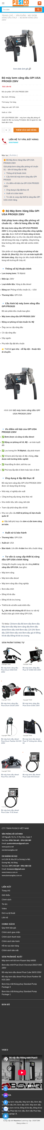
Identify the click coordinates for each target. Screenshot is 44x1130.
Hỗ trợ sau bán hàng (10, 946)
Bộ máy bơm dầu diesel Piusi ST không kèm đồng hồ (32, 741)
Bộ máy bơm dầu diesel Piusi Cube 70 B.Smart (10, 811)
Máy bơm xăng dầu (22, 627)
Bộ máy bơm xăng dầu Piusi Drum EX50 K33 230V (9, 670)
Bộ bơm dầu (26, 624)
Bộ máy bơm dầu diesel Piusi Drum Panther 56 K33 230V (11, 741)
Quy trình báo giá (9, 928)
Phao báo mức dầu (17, 1111)
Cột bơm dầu (15, 624)
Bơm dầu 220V (23, 1105)
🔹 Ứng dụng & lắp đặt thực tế (16, 190)
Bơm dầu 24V (11, 1105)
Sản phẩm (21, 15)
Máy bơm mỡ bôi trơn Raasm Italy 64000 (19, 961)
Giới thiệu (6, 895)
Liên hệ (5, 918)
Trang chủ (7, 15)
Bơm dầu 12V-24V (27, 630)
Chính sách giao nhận (11, 932)
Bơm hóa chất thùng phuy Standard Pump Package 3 (19, 985)
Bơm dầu (36, 624)
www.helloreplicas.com (31, 1126)
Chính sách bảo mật (10, 950)
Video (4, 909)
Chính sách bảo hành (11, 941)
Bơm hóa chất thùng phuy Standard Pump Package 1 (19, 992)
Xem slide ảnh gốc (21, 69)
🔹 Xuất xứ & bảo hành (13, 193)
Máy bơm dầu (7, 627)
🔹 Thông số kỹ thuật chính (15, 173)
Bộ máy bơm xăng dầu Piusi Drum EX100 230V (10, 704)
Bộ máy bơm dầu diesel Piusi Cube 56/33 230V (21, 972)
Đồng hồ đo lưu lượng (20, 636)
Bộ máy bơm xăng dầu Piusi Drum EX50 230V (31, 704)
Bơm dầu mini (16, 633)
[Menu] (3, 3)
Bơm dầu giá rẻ (29, 633)
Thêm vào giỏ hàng (26, 130)
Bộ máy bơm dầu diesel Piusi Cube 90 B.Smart (31, 776)
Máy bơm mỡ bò (12, 1108)
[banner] (20, 3)
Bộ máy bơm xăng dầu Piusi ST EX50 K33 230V (32, 669)
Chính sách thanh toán (11, 937)
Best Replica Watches (14, 1126)
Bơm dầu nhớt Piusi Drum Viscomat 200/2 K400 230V (22, 966)
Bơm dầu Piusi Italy (33, 1111)
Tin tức (5, 904)
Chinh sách (6, 900)
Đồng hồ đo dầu (26, 1108)
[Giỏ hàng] (40, 3)
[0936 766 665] (5, 1088)
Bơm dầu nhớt (13, 630)
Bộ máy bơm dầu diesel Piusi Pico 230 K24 (10, 776)
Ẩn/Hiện (13, 155)
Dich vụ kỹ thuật (8, 913)
